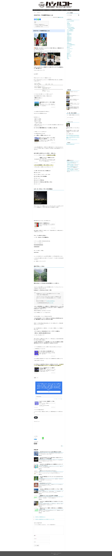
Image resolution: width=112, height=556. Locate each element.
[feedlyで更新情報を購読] (34, 443)
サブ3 (68, 42)
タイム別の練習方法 (70, 30)
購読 (36, 417)
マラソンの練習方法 (70, 29)
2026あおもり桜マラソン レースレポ (73, 170)
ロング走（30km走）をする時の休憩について (46, 351)
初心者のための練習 (71, 28)
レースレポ (68, 52)
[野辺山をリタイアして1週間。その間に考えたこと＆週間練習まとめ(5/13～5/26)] (36, 510)
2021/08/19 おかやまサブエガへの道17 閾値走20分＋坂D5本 (50, 451)
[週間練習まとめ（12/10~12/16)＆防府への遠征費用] (36, 497)
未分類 (68, 58)
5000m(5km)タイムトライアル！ (45, 483)
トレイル (68, 49)
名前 (35, 535)
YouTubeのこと (69, 24)
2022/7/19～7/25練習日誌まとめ (39, 24)
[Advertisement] (49, 428)
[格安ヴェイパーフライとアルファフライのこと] (36, 472)
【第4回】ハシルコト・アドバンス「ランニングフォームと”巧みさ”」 (74, 104)
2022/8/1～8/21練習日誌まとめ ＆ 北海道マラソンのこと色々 (44, 519)
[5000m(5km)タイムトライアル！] (36, 485)
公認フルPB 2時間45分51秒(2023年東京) (72, 135)
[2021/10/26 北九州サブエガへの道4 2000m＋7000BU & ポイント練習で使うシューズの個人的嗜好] (36, 459)
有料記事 (68, 23)
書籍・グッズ (69, 56)
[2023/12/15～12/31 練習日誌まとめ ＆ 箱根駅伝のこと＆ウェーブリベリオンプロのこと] (36, 466)
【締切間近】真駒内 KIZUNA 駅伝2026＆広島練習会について (74, 108)
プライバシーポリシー (54, 553)
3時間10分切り (69, 39)
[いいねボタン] (35, 377)
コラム (68, 22)
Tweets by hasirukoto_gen (70, 144)
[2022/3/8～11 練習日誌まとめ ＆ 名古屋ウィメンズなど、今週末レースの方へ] (36, 491)
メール (35, 538)
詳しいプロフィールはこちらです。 (71, 139)
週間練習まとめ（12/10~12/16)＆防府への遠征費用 (49, 495)
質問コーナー (69, 54)
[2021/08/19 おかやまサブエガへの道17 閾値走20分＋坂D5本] (36, 453)
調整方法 (68, 47)
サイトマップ (59, 553)
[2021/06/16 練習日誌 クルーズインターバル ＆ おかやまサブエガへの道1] (36, 478)
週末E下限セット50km (40, 26)
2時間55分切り (69, 43)
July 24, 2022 (51, 302)
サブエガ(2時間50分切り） (71, 44)
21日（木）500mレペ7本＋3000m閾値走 (42, 25)
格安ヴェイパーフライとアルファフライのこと (48, 470)
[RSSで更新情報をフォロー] (36, 443)
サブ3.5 (68, 35)
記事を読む (40, 455)
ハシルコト (57, 554)
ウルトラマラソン (70, 48)
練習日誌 (60, 17)
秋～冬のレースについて (73, 91)
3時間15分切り (69, 38)
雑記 (62, 17)
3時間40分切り (69, 34)
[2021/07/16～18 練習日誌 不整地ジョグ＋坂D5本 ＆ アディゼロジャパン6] (36, 503)
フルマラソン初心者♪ (70, 27)
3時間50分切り (69, 33)
